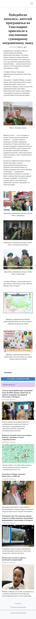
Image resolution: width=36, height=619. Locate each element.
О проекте (18, 603)
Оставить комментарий (18, 379)
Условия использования (18, 607)
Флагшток (8, 372)
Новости (20, 47)
